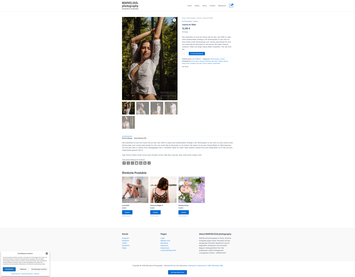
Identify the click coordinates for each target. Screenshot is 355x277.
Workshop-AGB (217, 265)
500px (124, 248)
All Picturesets (191, 18)
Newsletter (164, 243)
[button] (47, 253)
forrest (204, 63)
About (204, 6)
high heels (214, 61)
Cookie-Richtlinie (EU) (168, 250)
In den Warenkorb (197, 54)
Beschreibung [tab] (127, 138)
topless (220, 61)
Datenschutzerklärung (27, 273)
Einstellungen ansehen (39, 269)
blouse (226, 61)
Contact (212, 6)
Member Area (165, 241)
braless (209, 63)
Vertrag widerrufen (177, 272)
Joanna (199, 18)
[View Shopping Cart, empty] (231, 5)
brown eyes (195, 61)
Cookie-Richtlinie (15, 273)
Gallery (197, 6)
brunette (193, 63)
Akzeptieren (9, 269)
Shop (183, 18)
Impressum (36, 273)
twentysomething (204, 61)
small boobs (216, 63)
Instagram (125, 238)
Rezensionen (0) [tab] (140, 138)
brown (188, 63)
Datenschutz (165, 248)
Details (127, 212)
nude (183, 63)
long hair (199, 63)
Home (189, 6)
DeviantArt (126, 245)
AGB (209, 265)
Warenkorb (222, 6)
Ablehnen (23, 269)
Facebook (125, 241)
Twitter (124, 243)
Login (162, 238)
